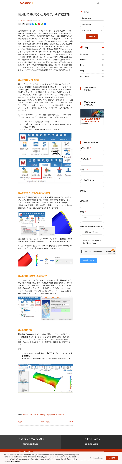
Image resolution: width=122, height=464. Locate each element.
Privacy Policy (91, 243)
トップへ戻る (46, 422)
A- (19, 24)
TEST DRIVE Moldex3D (30, 444)
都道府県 (84, 201)
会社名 (83, 169)
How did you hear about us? (92, 226)
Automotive (27, 415)
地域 (82, 212)
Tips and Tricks (25, 20)
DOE (34, 415)
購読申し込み (88, 260)
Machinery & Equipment (46, 415)
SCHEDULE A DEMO (91, 444)
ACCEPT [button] (112, 458)
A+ (27, 24)
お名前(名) (84, 159)
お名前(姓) (84, 148)
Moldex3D (60, 415)
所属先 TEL (85, 191)
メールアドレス (87, 180)
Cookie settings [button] (96, 458)
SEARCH (92, 36)
